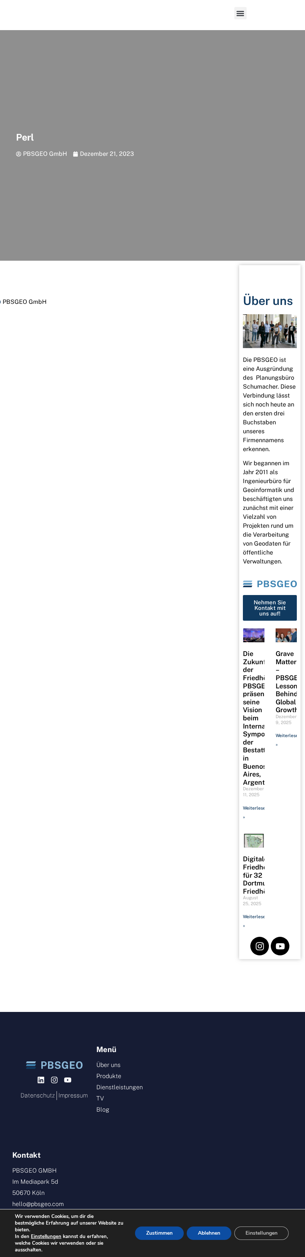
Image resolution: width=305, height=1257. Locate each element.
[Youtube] (280, 946)
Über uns (268, 301)
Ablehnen (209, 1233)
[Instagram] (259, 946)
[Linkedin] (41, 1080)
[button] (240, 13)
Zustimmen (159, 1233)
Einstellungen (46, 1236)
